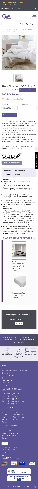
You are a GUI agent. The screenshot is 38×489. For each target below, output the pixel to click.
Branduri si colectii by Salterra (14, 371)
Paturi (4, 420)
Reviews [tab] (18, 174)
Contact (5, 385)
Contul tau (6, 438)
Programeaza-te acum (27, 90)
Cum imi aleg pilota (10, 404)
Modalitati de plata (10, 433)
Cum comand (7, 431)
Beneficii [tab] (7, 171)
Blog (4, 378)
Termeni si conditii (9, 447)
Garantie (5, 383)
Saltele (4, 415)
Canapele (17, 420)
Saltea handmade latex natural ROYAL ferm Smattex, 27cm (19, 266)
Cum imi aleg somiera (11, 396)
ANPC (4, 455)
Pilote (15, 412)
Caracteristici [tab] (19, 171)
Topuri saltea (18, 417)
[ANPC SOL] (19, 478)
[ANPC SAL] (19, 471)
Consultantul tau (9, 375)
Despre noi (6, 373)
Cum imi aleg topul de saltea (14, 401)
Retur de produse (9, 436)
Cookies (5, 452)
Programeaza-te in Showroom (15, 2)
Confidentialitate (9, 450)
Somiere (5, 417)
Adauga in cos (8, 115)
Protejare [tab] (7, 174)
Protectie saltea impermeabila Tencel (18, 295)
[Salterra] (7, 16)
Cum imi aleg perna (10, 399)
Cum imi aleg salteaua (11, 394)
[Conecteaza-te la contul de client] (26, 24)
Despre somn (7, 380)
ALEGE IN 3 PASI (9, 5)
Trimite (18, 324)
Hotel (4, 412)
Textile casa (18, 415)
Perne (4, 422)
